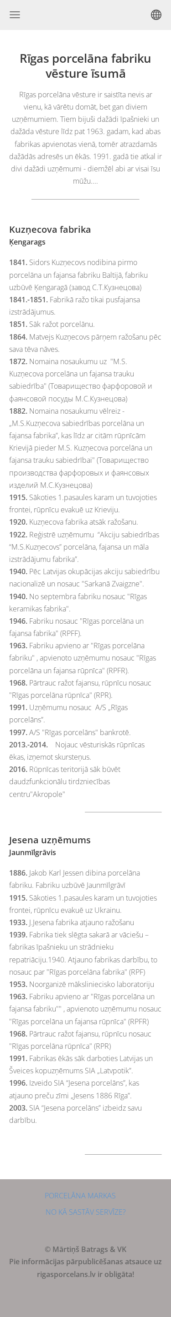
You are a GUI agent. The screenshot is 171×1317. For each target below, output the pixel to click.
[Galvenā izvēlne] (14, 14)
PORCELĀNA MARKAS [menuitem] (80, 1196)
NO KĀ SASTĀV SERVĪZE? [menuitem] (86, 1212)
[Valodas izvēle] (156, 14)
